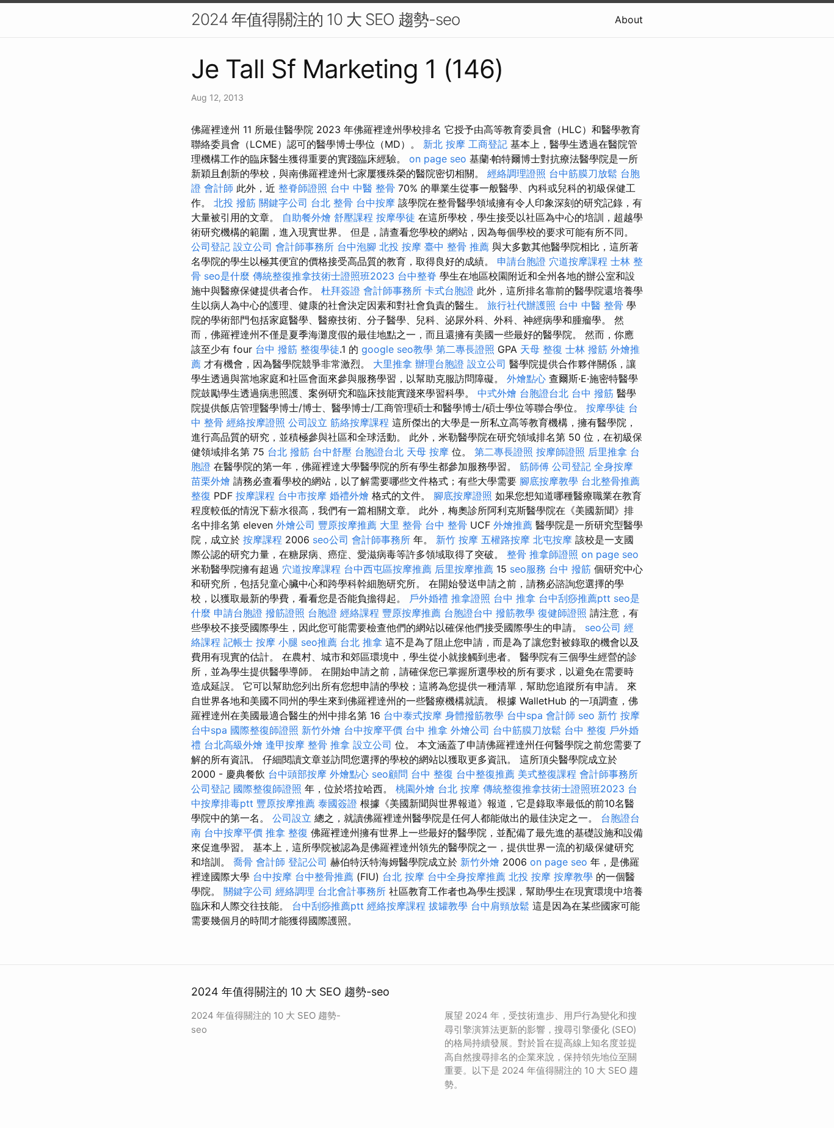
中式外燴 (497, 393)
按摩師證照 (560, 452)
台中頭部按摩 (297, 774)
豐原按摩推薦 (347, 525)
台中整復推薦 (485, 774)
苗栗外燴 (210, 481)
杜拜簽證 (340, 290)
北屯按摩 (552, 539)
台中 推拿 (514, 598)
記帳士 (238, 642)
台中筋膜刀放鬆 (583, 173)
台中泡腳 (356, 246)
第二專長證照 (465, 349)
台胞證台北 (544, 393)
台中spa (525, 715)
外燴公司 (295, 525)
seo (586, 715)
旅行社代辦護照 (521, 305)
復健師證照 (562, 613)
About (629, 19)
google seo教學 (397, 349)
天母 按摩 (428, 452)
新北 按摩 (444, 144)
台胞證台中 (468, 613)
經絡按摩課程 (396, 906)
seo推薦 (319, 642)
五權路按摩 (505, 539)
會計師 (218, 188)
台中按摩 (375, 203)
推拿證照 (470, 598)
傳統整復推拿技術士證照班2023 (323, 276)
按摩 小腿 (277, 642)
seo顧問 (390, 774)
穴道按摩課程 (578, 261)
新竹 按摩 (457, 539)
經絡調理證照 (516, 173)
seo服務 (528, 569)
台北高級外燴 (233, 745)
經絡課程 (359, 613)
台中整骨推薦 (324, 876)
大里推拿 (392, 364)
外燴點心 (526, 378)
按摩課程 (255, 496)
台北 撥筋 (288, 452)
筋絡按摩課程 (359, 422)
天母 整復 (541, 349)
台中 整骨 (446, 525)
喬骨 (243, 862)
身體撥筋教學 (474, 715)
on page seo (437, 159)
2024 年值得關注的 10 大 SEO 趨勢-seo (325, 19)
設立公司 (252, 246)
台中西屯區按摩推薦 (388, 569)
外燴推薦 (512, 525)
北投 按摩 (400, 246)
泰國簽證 (337, 803)
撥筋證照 (285, 613)
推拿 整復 (287, 832)
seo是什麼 (227, 276)
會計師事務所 (304, 246)
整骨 (516, 554)
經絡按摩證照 (256, 422)
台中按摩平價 (373, 730)
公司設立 (307, 422)
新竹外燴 (321, 730)
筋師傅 (534, 466)
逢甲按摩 (285, 745)
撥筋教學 (515, 613)
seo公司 (331, 539)
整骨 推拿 (329, 745)
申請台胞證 (521, 261)
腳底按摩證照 (462, 496)
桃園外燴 (415, 789)
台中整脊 (417, 276)
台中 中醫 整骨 (362, 188)
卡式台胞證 (449, 290)
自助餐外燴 (306, 217)
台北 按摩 (459, 789)
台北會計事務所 (351, 891)
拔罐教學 (448, 906)
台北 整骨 (332, 203)
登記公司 (307, 862)
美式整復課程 (547, 774)
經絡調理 (294, 891)
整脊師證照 (302, 188)
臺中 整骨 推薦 (456, 246)
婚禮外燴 (349, 496)
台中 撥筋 (276, 349)
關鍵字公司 (283, 203)
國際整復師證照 (264, 730)
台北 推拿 (361, 642)
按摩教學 (573, 876)
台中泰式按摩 (412, 715)
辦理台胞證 (439, 364)
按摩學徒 (395, 217)
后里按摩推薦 (464, 569)
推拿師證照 (553, 554)
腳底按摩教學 (549, 481)
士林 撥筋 (586, 349)
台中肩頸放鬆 (500, 906)
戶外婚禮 (428, 598)
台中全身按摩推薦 (466, 876)
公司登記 (210, 246)
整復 (201, 496)
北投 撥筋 (235, 203)
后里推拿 (607, 452)
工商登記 (487, 144)
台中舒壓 (332, 452)
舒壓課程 (353, 217)
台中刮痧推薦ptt (574, 598)
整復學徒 (319, 349)
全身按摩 (613, 466)
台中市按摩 (302, 496)
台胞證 (322, 613)
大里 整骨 (401, 525)
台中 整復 (585, 730)
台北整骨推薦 (610, 481)
